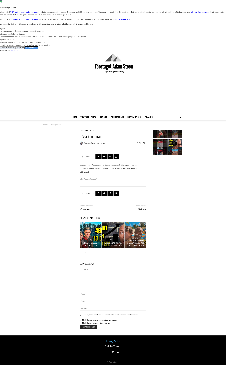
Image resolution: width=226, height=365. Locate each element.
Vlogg (90, 239)
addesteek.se (117, 117)
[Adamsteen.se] (113, 63)
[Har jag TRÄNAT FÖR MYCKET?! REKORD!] (113, 235)
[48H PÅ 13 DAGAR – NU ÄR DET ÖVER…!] (90, 235)
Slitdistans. (142, 209)
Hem (75, 117)
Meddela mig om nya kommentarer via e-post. (99, 320)
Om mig (103, 117)
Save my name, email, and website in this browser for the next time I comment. (110, 315)
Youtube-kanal (88, 117)
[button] (180, 117)
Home (45, 124)
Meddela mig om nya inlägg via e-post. (97, 323)
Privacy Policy (113, 341)
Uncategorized (55, 124)
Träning (149, 117)
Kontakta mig (134, 117)
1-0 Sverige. (85, 209)
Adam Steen (90, 143)
